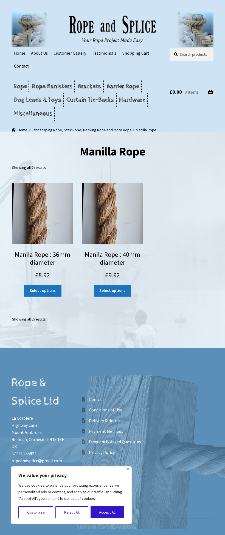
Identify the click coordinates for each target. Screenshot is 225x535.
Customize (36, 512)
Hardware (132, 100)
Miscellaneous (32, 113)
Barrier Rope (122, 86)
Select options (43, 290)
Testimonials (104, 53)
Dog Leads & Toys (37, 100)
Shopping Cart (135, 53)
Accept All (107, 512)
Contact (21, 66)
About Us (39, 53)
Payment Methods (106, 431)
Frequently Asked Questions (115, 441)
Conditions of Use (105, 410)
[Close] (128, 469)
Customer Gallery (70, 53)
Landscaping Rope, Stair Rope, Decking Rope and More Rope (82, 129)
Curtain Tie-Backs (90, 100)
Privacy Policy (102, 452)
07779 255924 (24, 453)
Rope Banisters (52, 86)
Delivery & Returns (106, 420)
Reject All (72, 512)
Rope (20, 86)
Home (19, 53)
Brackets (89, 86)
